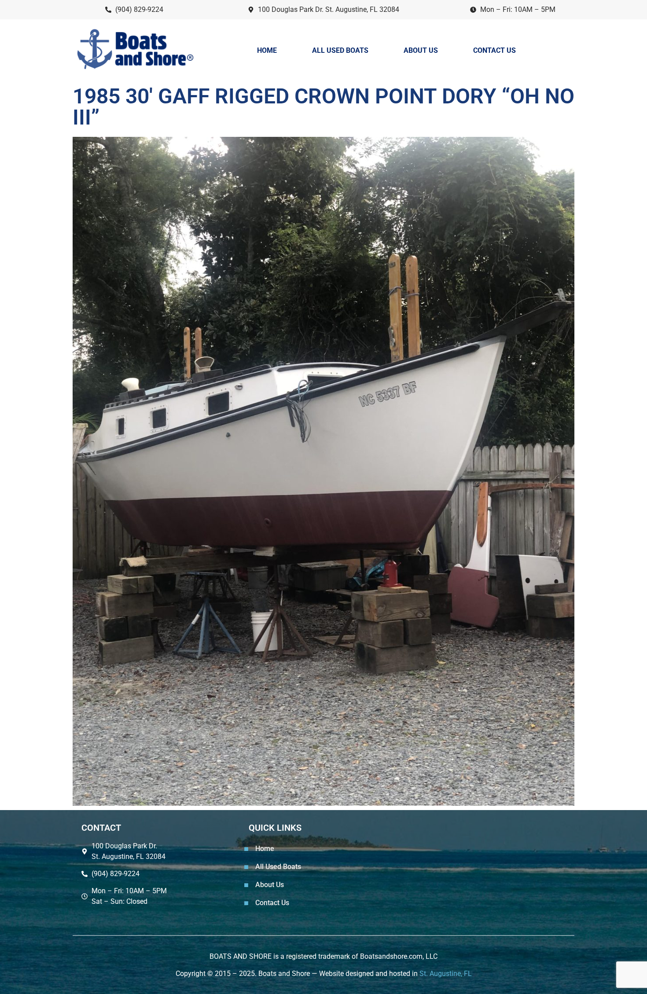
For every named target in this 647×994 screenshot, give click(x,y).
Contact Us (494, 50)
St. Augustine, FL (445, 973)
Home (267, 50)
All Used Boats (340, 50)
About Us (421, 50)
